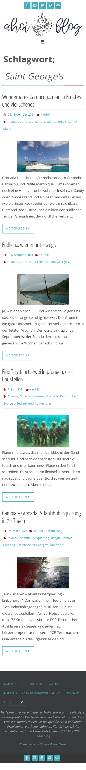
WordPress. (59, 734)
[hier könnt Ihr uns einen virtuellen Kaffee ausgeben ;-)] (42, 5)
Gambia (67, 529)
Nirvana (44, 734)
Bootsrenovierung (32, 390)
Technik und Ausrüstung (34, 396)
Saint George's (57, 120)
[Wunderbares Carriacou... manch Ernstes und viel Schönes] (43, 153)
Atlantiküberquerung (47, 523)
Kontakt (73, 682)
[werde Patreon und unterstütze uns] (50, 5)
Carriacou (26, 120)
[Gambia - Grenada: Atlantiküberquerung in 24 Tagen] (43, 562)
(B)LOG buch (33, 673)
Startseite (10, 673)
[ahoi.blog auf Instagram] (35, 5)
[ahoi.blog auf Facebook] (27, 5)
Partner (54, 673)
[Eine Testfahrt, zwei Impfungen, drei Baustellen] (43, 423)
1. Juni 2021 (16, 384)
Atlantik (13, 120)
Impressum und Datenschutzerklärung (32, 682)
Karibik (45, 114)
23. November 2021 (21, 114)
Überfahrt (57, 535)
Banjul (55, 529)
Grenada (41, 258)
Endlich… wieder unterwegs (29, 242)
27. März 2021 (17, 523)
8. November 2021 (20, 251)
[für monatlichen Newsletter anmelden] (58, 5)
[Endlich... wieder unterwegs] (43, 285)
